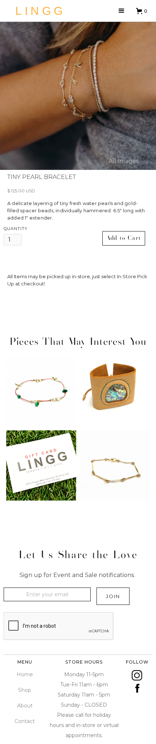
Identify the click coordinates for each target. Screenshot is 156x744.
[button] (121, 11)
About (25, 705)
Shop (24, 690)
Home (25, 674)
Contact (25, 721)
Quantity (16, 228)
